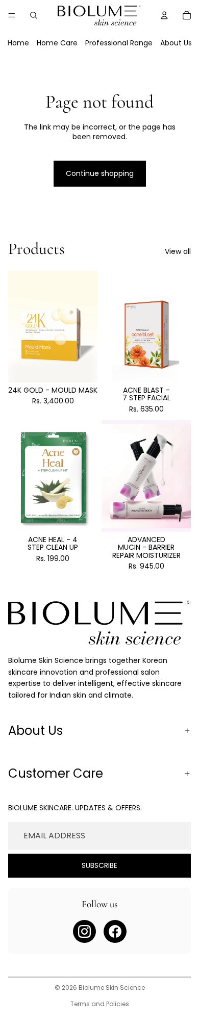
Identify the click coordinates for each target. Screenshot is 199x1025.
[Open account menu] (164, 15)
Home (18, 43)
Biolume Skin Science (112, 987)
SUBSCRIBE (99, 865)
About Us (176, 43)
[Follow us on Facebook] (115, 931)
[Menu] (11, 15)
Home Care (57, 43)
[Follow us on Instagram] (84, 931)
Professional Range (119, 43)
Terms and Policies (99, 1004)
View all (178, 252)
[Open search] (33, 15)
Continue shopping (100, 173)
